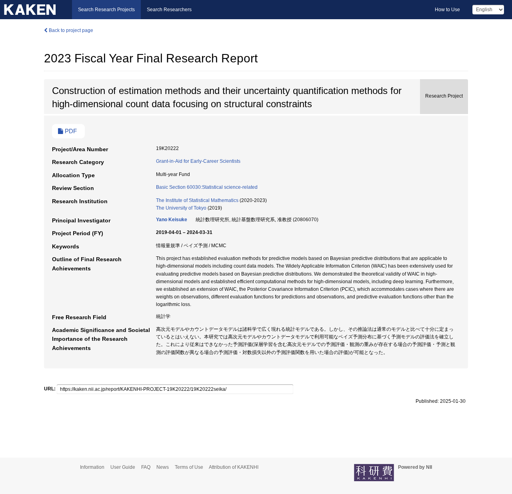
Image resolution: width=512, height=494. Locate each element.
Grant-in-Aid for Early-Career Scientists (198, 161)
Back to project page (70, 30)
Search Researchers (169, 9)
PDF (70, 131)
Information (92, 467)
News (162, 467)
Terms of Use (189, 467)
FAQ (145, 467)
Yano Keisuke (171, 219)
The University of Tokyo (181, 208)
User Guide (122, 467)
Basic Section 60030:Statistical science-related (207, 187)
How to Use (447, 9)
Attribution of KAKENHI (233, 467)
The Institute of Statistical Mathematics (197, 200)
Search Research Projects (106, 9)
